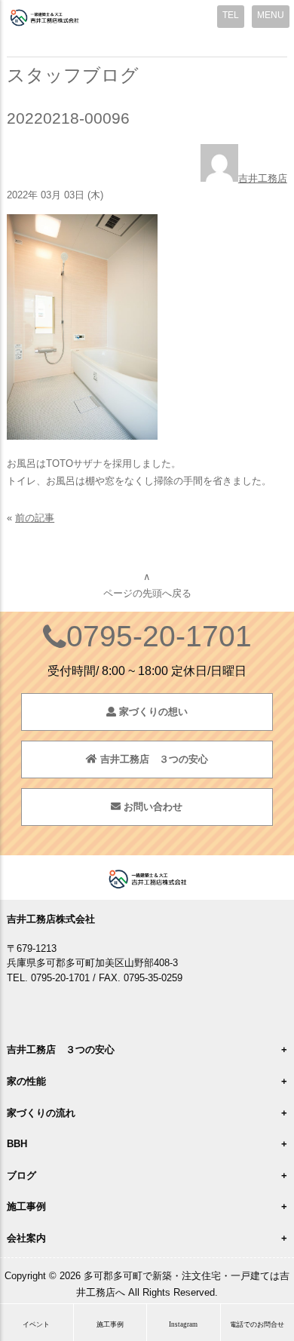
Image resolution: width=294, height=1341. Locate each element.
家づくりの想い (152, 711)
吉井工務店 (262, 178)
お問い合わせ (151, 806)
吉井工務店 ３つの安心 (152, 759)
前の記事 (34, 517)
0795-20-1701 (159, 636)
